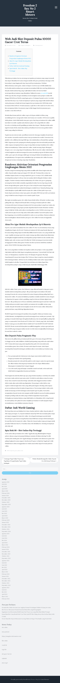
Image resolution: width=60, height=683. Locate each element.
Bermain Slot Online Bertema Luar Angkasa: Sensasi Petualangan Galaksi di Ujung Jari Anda (26, 607)
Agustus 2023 (5, 560)
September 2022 (6, 585)
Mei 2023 (4, 567)
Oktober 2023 (5, 556)
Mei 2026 (4, 486)
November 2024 (6, 527)
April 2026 (4, 488)
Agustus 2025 (5, 506)
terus (22, 450)
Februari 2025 (6, 520)
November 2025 (6, 500)
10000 (8, 450)
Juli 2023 (4, 563)
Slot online (5, 640)
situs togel (5, 663)
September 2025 (6, 504)
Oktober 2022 (5, 583)
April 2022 (4, 594)
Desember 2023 (6, 551)
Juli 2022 (4, 590)
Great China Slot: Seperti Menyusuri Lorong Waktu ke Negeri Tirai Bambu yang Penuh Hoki (26, 618)
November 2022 (6, 581)
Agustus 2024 (5, 533)
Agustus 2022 (5, 587)
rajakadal (4, 658)
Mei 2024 (4, 540)
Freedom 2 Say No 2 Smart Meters (30, 10)
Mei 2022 (4, 592)
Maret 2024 (5, 545)
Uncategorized (38, 45)
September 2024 (6, 531)
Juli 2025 (4, 509)
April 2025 (4, 515)
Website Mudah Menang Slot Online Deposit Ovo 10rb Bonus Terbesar (44, 460)
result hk (4, 645)
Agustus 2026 (5, 482)
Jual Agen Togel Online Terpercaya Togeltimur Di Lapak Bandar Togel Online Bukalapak (15, 461)
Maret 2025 (5, 518)
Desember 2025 (6, 497)
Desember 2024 (6, 524)
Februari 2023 (5, 574)
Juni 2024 (4, 538)
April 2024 (4, 542)
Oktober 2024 (5, 529)
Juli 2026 (4, 484)
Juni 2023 (4, 565)
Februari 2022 (5, 599)
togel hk (4, 649)
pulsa (19, 450)
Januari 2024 (5, 549)
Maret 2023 (5, 572)
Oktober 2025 (5, 502)
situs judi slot (5, 632)
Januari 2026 (5, 495)
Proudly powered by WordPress (20, 679)
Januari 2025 (5, 522)
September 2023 (6, 558)
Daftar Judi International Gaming (19, 66)
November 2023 (6, 554)
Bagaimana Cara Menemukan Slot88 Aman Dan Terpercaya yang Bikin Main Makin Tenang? (26, 612)
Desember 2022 (6, 578)
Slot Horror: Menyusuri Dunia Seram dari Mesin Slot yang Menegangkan (21, 609)
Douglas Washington (25, 45)
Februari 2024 (5, 547)
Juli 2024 (4, 536)
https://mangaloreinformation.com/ (11, 636)
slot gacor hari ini (6, 654)
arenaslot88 (44, 93)
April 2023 (4, 569)
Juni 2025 (4, 511)
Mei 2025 (4, 513)
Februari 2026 (5, 493)
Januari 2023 (5, 576)
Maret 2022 (5, 596)
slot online (5, 627)
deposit (12, 450)
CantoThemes (44, 679)
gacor (15, 450)
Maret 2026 (5, 491)
